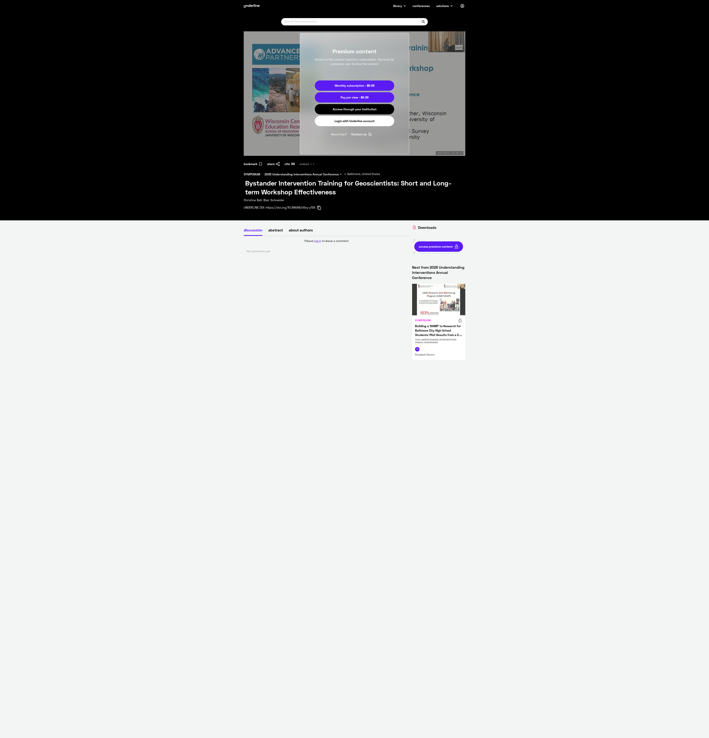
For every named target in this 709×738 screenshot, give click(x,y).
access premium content (436, 246)
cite (287, 164)
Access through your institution (354, 109)
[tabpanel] (326, 246)
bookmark (250, 164)
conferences (421, 6)
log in (317, 241)
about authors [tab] (301, 230)
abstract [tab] (275, 230)
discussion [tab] (253, 230)
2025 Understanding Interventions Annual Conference (438, 272)
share (271, 164)
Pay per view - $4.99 (355, 97)
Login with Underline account (355, 121)
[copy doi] (321, 208)
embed (304, 164)
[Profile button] (462, 6)
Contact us (359, 134)
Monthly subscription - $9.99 (354, 85)
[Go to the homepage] (252, 6)
